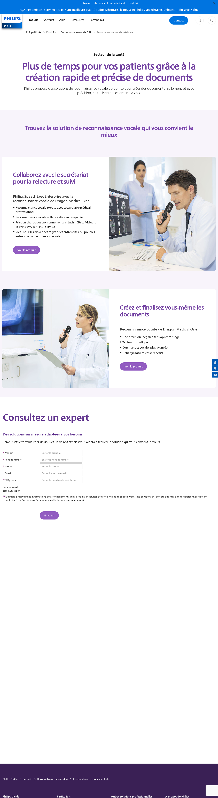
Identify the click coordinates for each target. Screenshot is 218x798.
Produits (33, 19)
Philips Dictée (33, 32)
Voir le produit (26, 249)
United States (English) (125, 3)
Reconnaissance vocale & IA (76, 32)
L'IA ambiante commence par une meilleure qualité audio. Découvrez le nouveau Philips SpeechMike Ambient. (112, 9)
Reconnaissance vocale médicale (115, 32)
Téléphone (10, 480)
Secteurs (48, 19)
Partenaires (97, 19)
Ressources (77, 19)
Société (8, 466)
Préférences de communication (11, 489)
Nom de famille (13, 460)
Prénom (8, 453)
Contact (179, 20)
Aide (62, 19)
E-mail (8, 473)
